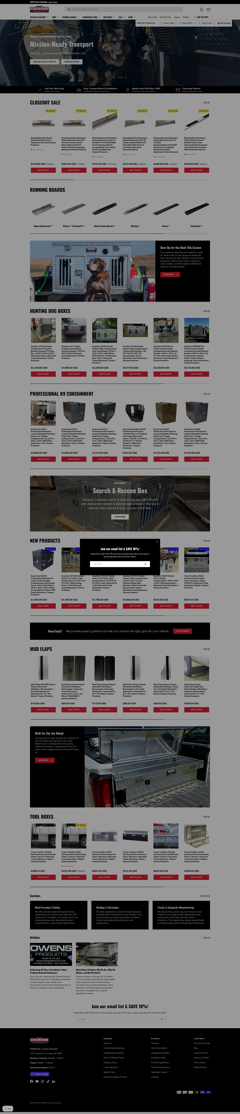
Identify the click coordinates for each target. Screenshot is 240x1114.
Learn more (52, 2)
